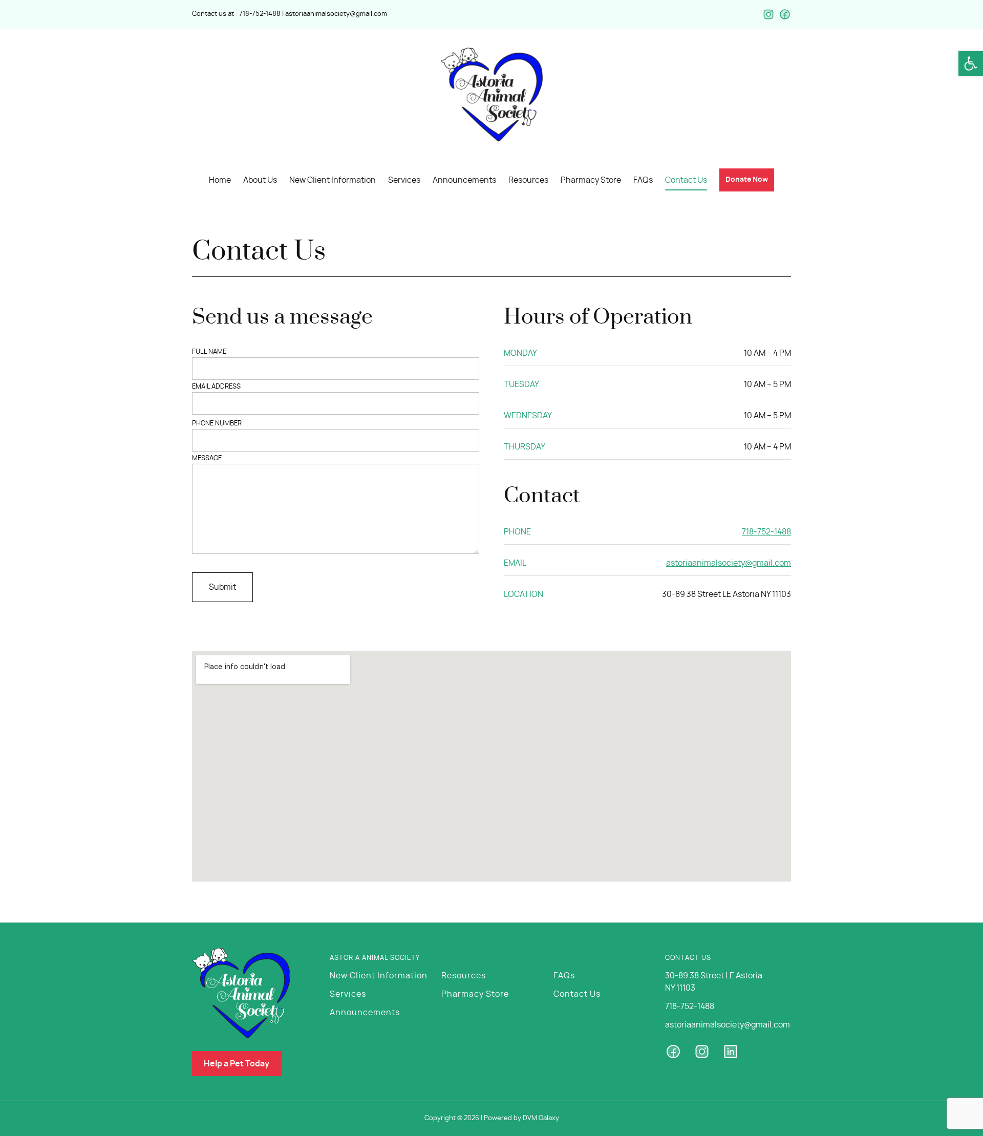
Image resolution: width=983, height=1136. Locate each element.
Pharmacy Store (475, 994)
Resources (463, 976)
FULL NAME (209, 352)
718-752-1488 (766, 532)
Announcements (365, 1013)
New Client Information (379, 976)
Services (348, 994)
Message (207, 458)
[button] (970, 63)
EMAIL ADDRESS (216, 386)
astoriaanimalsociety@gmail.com (336, 14)
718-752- (252, 14)
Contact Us (577, 994)
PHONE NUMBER (217, 423)
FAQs (564, 976)
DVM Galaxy (541, 1118)
